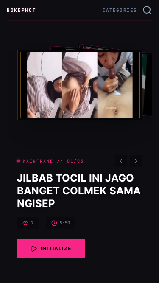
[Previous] (121, 161)
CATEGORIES (120, 10)
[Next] (136, 161)
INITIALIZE (56, 248)
